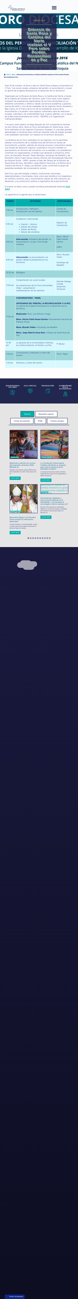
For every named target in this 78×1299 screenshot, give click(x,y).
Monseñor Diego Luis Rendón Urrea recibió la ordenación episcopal (23, 519)
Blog (13, 74)
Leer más (15, 478)
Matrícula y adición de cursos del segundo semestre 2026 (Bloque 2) (22, 465)
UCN (7, 74)
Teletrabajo (45, 492)
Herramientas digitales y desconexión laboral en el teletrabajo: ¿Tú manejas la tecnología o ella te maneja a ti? (54, 501)
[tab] (27, 414)
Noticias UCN (14, 457)
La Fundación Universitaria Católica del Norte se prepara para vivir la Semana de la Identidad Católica (53, 466)
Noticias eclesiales (47, 457)
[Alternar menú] (54, 7)
